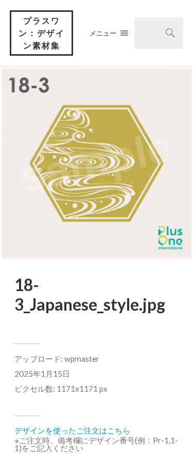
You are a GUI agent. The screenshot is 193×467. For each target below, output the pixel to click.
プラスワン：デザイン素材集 (42, 32)
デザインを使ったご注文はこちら (72, 430)
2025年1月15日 (42, 373)
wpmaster (81, 358)
